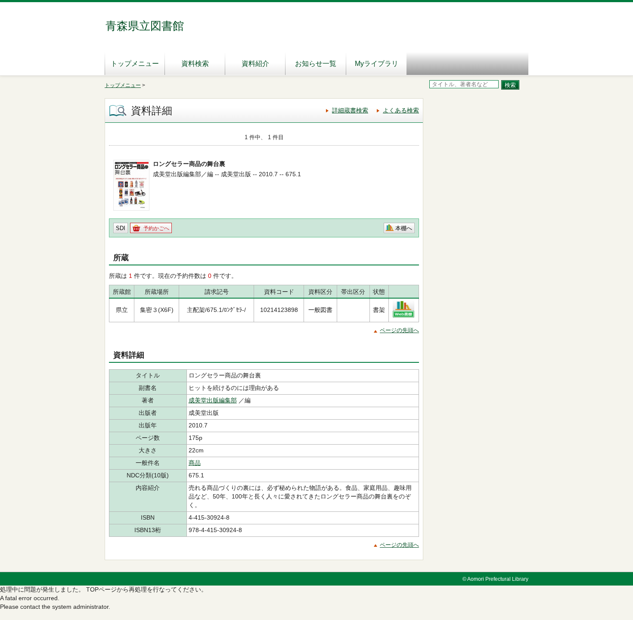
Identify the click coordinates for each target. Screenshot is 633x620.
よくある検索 (401, 110)
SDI (120, 228)
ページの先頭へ (399, 330)
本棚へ (403, 228)
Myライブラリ (376, 63)
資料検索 (195, 63)
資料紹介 (255, 63)
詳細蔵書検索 (350, 110)
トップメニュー (135, 63)
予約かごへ (156, 228)
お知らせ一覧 (315, 63)
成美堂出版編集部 (213, 400)
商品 (195, 462)
